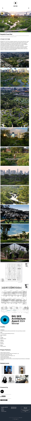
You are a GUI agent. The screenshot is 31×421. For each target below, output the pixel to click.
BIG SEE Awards (13, 407)
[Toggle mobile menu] (28, 8)
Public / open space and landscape (8, 36)
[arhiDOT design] (8, 379)
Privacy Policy (20, 417)
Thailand (15, 36)
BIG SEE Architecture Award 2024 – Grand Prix (11, 35)
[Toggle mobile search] (2, 8)
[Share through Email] (9, 39)
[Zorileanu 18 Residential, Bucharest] (8, 370)
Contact (2, 408)
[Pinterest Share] (7, 39)
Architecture (2, 35)
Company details (3, 411)
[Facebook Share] (1, 39)
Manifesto (2, 410)
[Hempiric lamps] (22, 370)
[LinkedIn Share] (3, 39)
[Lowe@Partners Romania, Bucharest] (22, 379)
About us (2, 409)
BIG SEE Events (13, 408)
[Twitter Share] (5, 39)
